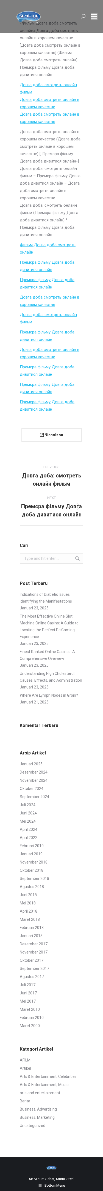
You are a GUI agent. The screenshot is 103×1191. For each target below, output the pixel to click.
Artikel (25, 1068)
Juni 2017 (28, 993)
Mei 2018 (28, 903)
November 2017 (34, 952)
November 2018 (34, 862)
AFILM (25, 1060)
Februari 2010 (32, 1017)
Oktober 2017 (31, 960)
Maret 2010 (30, 1009)
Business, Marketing (37, 1117)
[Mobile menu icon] (94, 16)
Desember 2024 (34, 772)
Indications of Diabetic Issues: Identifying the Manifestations (46, 597)
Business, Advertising (38, 1109)
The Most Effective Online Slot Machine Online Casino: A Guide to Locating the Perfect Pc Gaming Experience (49, 626)
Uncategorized (32, 1125)
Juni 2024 (28, 813)
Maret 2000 (30, 1026)
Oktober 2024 (31, 788)
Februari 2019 (32, 846)
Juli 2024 (27, 805)
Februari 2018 (32, 927)
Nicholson (53, 435)
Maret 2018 (30, 919)
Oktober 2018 (31, 870)
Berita (25, 1101)
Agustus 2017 (32, 977)
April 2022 (28, 837)
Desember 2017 (34, 944)
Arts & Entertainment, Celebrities (48, 1076)
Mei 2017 (28, 1001)
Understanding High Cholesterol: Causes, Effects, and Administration (51, 676)
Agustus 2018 (32, 887)
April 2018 (28, 911)
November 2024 (34, 780)
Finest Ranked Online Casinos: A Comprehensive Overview (47, 655)
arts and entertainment (40, 1093)
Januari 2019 (31, 854)
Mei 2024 (28, 821)
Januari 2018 (31, 936)
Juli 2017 (27, 985)
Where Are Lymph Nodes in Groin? (49, 695)
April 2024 (28, 829)
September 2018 (34, 878)
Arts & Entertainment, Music (44, 1084)
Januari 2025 (31, 764)
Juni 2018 (28, 895)
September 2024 (34, 797)
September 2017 (34, 968)
